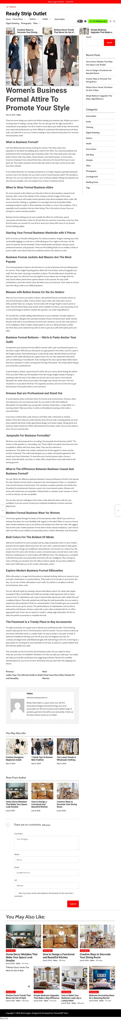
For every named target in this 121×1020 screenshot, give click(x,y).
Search (88, 37)
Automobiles (60, 19)
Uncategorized (92, 177)
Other (35, 23)
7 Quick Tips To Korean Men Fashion (42, 758)
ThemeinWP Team (60, 1013)
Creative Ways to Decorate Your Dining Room (27, 32)
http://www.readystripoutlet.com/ (37, 697)
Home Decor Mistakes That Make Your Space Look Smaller (16, 804)
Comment (18, 834)
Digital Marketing (12, 23)
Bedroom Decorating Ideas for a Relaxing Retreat (101, 996)
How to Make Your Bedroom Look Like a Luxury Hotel (71, 998)
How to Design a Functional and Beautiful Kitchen (39, 804)
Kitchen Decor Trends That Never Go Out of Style (64, 32)
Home (8, 19)
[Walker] (17, 705)
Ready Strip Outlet (26, 13)
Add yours (46, 825)
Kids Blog (89, 155)
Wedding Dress (92, 182)
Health (45, 19)
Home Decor (18, 19)
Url (15, 880)
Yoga (88, 187)
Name (16, 854)
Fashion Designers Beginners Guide (15, 758)
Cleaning (89, 127)
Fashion (33, 19)
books (88, 122)
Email (16, 867)
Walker (18, 115)
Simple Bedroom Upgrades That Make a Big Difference (101, 32)
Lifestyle (89, 160)
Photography (26, 23)
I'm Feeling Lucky (99, 21)
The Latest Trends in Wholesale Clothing (66, 758)
